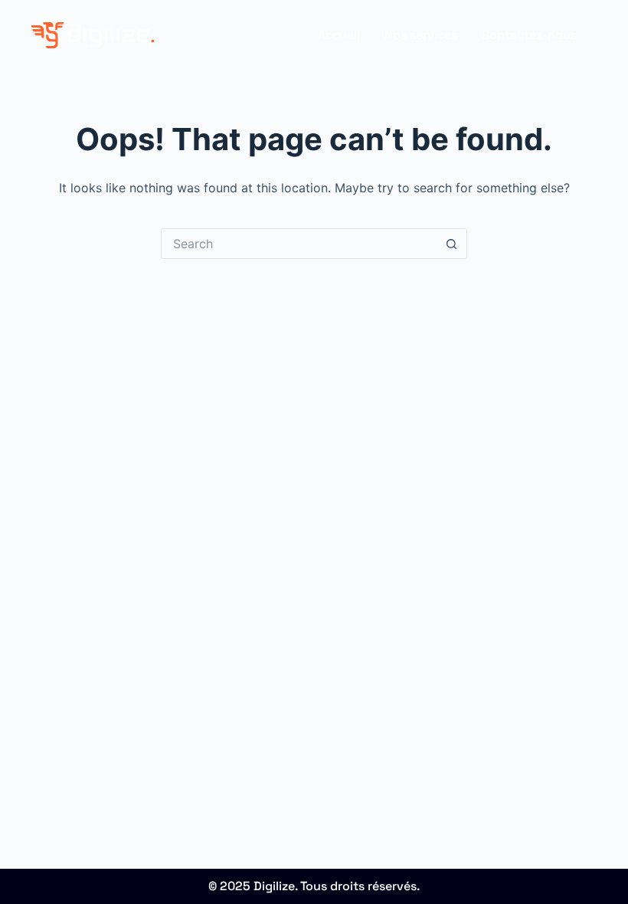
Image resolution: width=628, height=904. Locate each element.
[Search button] (452, 243)
